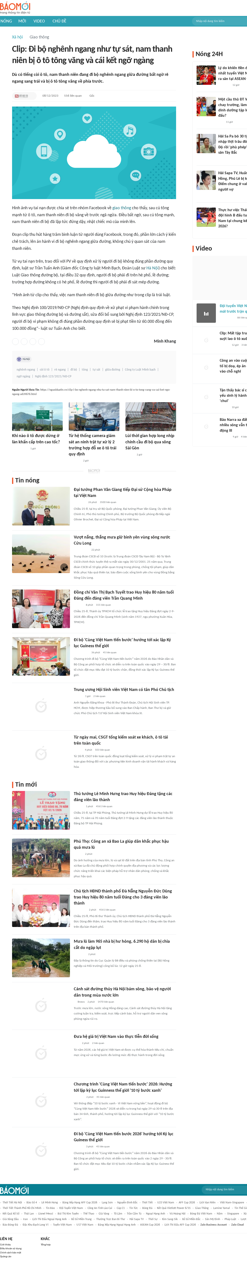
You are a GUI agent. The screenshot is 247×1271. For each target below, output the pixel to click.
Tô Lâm (118, 1213)
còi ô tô (44, 369)
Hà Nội (152, 268)
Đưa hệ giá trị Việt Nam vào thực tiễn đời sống (116, 1036)
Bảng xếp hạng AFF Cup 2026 (79, 1202)
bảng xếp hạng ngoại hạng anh (117, 1224)
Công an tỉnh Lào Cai (100, 1208)
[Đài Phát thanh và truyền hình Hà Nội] (225, 437)
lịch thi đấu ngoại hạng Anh (49, 1219)
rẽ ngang (60, 369)
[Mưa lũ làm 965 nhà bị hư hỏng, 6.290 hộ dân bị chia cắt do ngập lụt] (41, 958)
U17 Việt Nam (84, 1224)
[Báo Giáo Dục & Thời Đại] (76, 1043)
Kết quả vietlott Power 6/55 (174, 1208)
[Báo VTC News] (224, 85)
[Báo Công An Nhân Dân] (81, 550)
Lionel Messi (45, 1213)
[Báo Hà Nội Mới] (78, 1097)
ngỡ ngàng (23, 376)
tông (85, 369)
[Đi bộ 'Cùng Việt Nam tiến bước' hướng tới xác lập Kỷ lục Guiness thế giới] (41, 656)
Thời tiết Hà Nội (12, 1202)
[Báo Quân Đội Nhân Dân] (79, 502)
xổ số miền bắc (191, 1219)
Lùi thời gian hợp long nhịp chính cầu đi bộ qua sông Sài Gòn (149, 442)
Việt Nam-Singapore (232, 1202)
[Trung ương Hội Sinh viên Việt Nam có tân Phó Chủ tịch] (41, 706)
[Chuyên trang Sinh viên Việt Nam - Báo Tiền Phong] (78, 696)
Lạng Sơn (107, 1202)
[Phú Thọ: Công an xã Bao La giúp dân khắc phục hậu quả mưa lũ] (41, 858)
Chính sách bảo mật (10, 1252)
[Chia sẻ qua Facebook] (15, 341)
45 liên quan (110, 652)
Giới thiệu (5, 1244)
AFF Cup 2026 (187, 1202)
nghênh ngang (26, 369)
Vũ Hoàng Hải (177, 1213)
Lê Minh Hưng (49, 1202)
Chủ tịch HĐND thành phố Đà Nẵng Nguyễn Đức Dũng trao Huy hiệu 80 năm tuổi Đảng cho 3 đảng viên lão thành (123, 897)
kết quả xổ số (11, 1213)
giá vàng (104, 1213)
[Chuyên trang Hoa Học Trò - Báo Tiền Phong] (220, 122)
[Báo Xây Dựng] (223, 232)
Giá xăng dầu (11, 1219)
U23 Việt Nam (165, 1202)
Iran (25, 1219)
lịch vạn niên (207, 1202)
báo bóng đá (10, 1224)
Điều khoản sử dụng (10, 1248)
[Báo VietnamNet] (78, 750)
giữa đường (112, 369)
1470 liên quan (106, 1002)
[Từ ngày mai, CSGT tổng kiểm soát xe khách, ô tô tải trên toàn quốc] (41, 753)
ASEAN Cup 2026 (150, 1224)
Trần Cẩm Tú (134, 1213)
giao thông (121, 208)
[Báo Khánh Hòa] (74, 461)
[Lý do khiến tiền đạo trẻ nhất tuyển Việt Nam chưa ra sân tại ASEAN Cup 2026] (206, 75)
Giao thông (39, 37)
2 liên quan (99, 696)
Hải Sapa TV (137, 1219)
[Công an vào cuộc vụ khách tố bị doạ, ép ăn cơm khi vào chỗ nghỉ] (206, 367)
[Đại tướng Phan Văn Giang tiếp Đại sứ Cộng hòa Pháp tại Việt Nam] (41, 506)
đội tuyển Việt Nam (71, 1208)
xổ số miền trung (81, 1219)
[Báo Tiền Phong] (222, 159)
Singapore (233, 1213)
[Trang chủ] (15, 8)
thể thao (88, 1213)
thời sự (153, 1219)
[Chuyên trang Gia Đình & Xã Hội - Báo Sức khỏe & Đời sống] (78, 1147)
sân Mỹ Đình (212, 1219)
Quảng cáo (5, 1256)
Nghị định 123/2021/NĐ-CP (53, 376)
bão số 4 (32, 1202)
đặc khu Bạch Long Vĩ (35, 1224)
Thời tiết (147, 1202)
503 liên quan (102, 750)
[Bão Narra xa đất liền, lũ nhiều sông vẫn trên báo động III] (206, 427)
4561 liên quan (104, 806)
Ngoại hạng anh (155, 1213)
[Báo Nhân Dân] (129, 454)
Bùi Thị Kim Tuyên (68, 1213)
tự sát (96, 369)
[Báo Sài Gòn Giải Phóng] (78, 605)
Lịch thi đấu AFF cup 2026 (180, 1224)
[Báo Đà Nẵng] (80, 910)
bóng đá (147, 1208)
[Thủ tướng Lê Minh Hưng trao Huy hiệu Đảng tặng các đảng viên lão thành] (41, 810)
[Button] (32, 96)
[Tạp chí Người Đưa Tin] (21, 95)
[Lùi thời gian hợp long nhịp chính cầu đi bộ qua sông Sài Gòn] (150, 416)
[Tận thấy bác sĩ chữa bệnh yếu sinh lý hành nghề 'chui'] (206, 397)
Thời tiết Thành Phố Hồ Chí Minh (22, 1208)
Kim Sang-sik (170, 1219)
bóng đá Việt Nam (201, 1213)
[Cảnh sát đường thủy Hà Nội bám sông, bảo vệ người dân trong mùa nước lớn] (41, 1005)
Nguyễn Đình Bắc (127, 1202)
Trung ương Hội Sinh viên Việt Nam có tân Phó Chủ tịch (124, 690)
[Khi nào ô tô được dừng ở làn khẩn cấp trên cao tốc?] (37, 416)
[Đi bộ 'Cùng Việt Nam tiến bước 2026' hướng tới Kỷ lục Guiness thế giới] (41, 1150)
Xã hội (17, 37)
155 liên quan (103, 605)
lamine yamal (221, 1208)
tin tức (133, 1208)
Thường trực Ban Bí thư (110, 1219)
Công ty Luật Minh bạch (140, 369)
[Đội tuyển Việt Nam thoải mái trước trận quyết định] (206, 313)
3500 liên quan (108, 502)
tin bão (50, 1208)
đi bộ (73, 369)
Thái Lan (29, 1213)
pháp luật (230, 1219)
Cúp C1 (121, 1208)
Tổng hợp (46, 1244)
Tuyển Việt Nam (62, 1224)
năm (220, 1213)
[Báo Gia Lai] (19, 448)
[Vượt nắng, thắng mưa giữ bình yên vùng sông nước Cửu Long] (41, 553)
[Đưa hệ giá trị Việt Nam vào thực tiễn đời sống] (41, 1053)
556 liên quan (73, 95)
